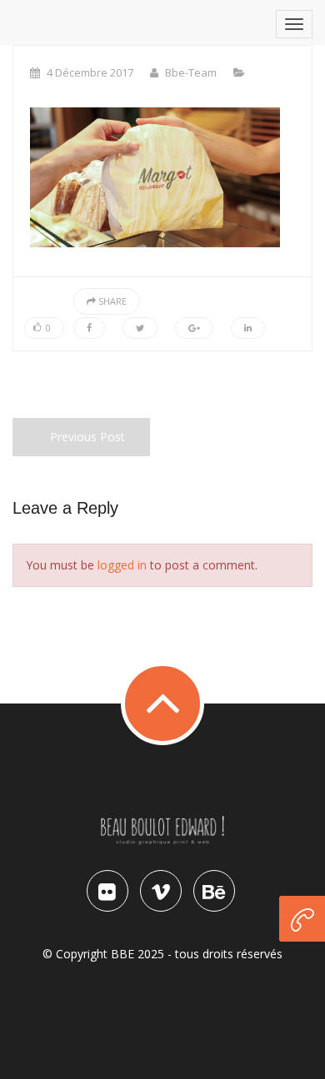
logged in (122, 565)
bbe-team (191, 72)
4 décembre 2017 (90, 72)
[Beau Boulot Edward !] (162, 842)
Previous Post (87, 437)
